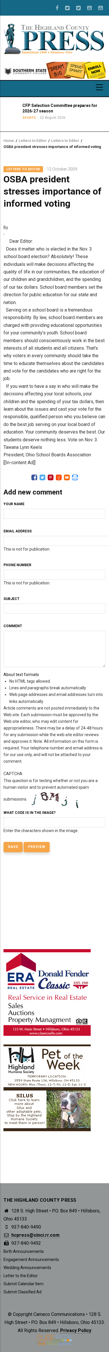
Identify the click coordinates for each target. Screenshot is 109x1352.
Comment (12, 626)
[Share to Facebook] (34, 477)
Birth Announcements (23, 1251)
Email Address (17, 531)
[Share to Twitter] (42, 477)
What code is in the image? (29, 813)
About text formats (21, 674)
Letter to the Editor (20, 1275)
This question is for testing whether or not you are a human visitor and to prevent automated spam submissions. (50, 802)
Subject (11, 599)
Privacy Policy (75, 1330)
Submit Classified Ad (22, 1292)
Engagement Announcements (31, 1259)
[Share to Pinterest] (50, 477)
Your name (13, 504)
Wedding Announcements (27, 1267)
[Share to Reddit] (59, 477)
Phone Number (17, 565)
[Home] (54, 38)
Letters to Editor (33, 140)
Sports (27, 118)
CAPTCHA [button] (12, 773)
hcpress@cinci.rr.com (35, 1235)
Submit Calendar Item (23, 1283)
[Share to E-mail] (67, 477)
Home (8, 140)
